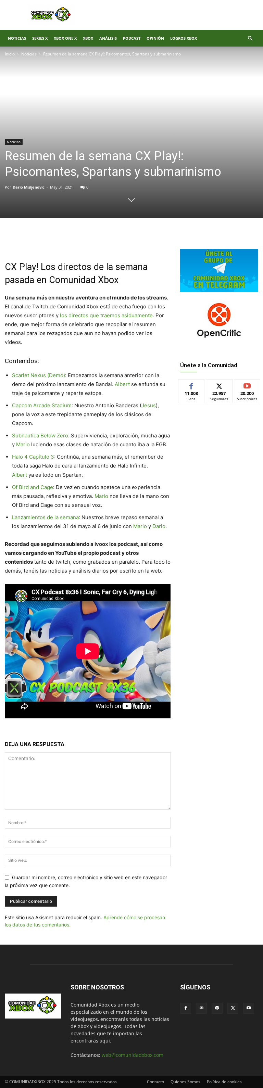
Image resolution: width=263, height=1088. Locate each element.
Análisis (108, 38)
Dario (158, 526)
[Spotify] (217, 1008)
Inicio (10, 54)
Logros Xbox (183, 38)
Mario (23, 444)
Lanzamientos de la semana (45, 517)
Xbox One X (65, 38)
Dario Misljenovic (29, 187)
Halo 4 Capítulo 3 (33, 456)
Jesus (148, 405)
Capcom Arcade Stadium (42, 405)
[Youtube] (248, 1008)
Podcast (131, 38)
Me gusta (191, 384)
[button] (250, 38)
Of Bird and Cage (32, 487)
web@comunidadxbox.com (132, 1055)
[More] (117, 241)
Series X (40, 38)
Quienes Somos (185, 1082)
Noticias (17, 38)
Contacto (155, 1082)
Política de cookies (224, 1082)
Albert (123, 384)
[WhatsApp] (85, 241)
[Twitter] (69, 241)
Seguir (219, 384)
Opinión (155, 38)
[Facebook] (53, 241)
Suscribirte (247, 384)
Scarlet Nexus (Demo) (38, 375)
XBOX (88, 38)
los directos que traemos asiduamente (106, 315)
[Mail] (201, 1008)
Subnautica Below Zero (40, 435)
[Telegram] (101, 241)
